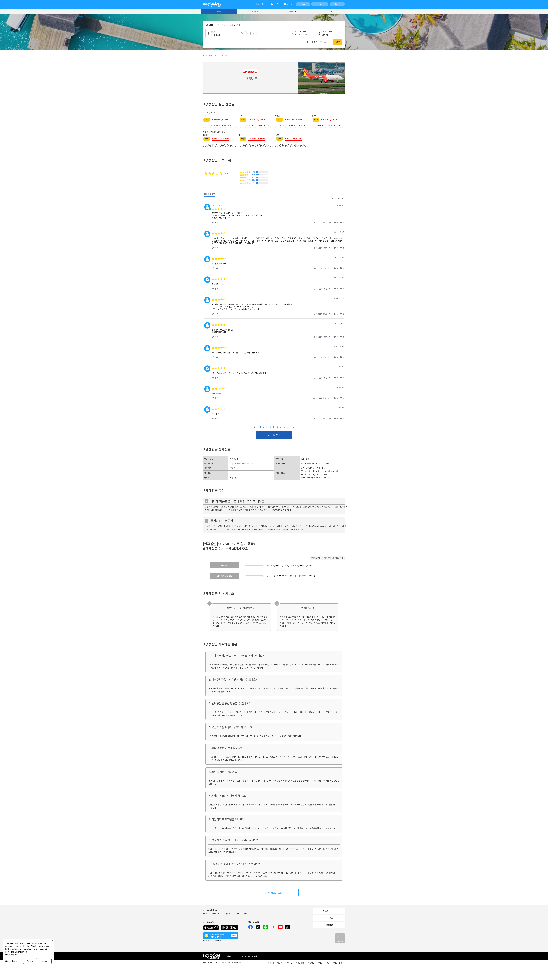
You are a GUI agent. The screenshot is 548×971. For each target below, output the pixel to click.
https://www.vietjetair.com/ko (243, 463)
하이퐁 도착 (293, 565)
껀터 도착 (270, 565)
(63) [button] (253, 180)
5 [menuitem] (273, 427)
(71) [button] (252, 177)
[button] (216, 222)
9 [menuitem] (287, 427)
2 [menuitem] (263, 427)
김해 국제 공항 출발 (224, 576)
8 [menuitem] (284, 427)
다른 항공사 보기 (274, 893)
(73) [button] (252, 183)
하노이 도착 (295, 576)
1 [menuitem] (260, 427)
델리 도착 (270, 576)
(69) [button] (253, 172)
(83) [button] (253, 175)
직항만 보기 (321, 42)
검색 (338, 42)
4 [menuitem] (270, 427)
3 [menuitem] (267, 427)
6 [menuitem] (277, 427)
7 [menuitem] (280, 427)
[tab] (209, 195)
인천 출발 (224, 565)
